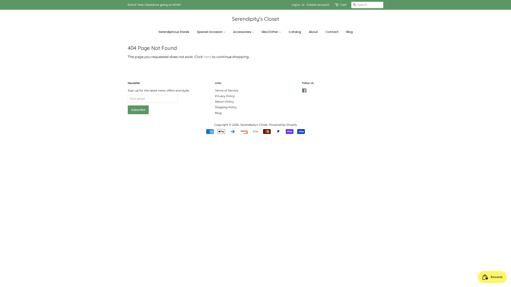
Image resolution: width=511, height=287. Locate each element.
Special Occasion (210, 32)
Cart (343, 5)
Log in (296, 5)
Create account (318, 5)
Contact (332, 32)
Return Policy (224, 101)
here (207, 57)
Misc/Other (270, 32)
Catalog (295, 32)
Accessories (242, 32)
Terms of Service (226, 90)
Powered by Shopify (283, 125)
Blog (349, 32)
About (313, 32)
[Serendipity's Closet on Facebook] (304, 91)
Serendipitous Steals (173, 32)
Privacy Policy (225, 96)
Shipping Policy (226, 107)
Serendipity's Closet (255, 19)
